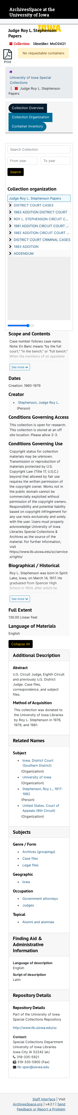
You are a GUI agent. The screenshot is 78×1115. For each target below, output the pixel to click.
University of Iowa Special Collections (30, 80)
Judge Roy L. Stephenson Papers (35, 198)
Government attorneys (40, 898)
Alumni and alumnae (38, 922)
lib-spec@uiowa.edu (33, 1067)
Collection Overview (28, 108)
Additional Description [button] (36, 655)
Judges (28, 905)
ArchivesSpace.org (27, 1104)
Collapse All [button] (20, 644)
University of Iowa (36, 777)
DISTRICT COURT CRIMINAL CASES (42, 240)
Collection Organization (30, 117)
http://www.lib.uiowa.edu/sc (35, 1028)
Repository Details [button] (32, 995)
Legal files (30, 865)
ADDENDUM (23, 253)
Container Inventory (27, 126)
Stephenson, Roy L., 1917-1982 (42, 791)
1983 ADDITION (26, 246)
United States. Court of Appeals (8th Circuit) (40, 808)
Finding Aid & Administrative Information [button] (28, 944)
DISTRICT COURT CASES (33, 205)
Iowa (26, 882)
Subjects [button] (22, 832)
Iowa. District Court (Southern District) (37, 763)
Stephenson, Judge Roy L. (38, 402)
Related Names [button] (29, 740)
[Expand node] (73, 21)
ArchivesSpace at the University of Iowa (32, 12)
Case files (30, 858)
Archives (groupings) (38, 852)
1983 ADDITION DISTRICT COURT (40, 212)
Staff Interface (43, 1099)
